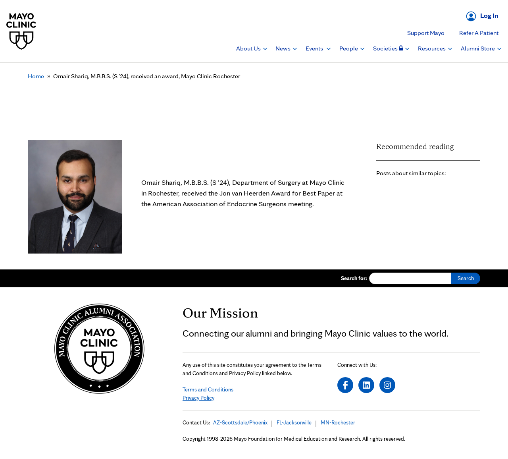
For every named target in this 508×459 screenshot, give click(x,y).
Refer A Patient (478, 33)
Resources (432, 48)
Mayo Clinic (21, 31)
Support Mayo (425, 33)
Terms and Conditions (208, 389)
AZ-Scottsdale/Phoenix (240, 422)
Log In (489, 15)
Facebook (345, 385)
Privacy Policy (198, 398)
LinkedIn (366, 385)
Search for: (354, 278)
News (283, 48)
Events (315, 48)
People (349, 48)
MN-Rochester (338, 422)
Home (36, 76)
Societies (386, 48)
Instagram (387, 385)
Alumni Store (478, 48)
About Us (249, 48)
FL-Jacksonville (294, 422)
